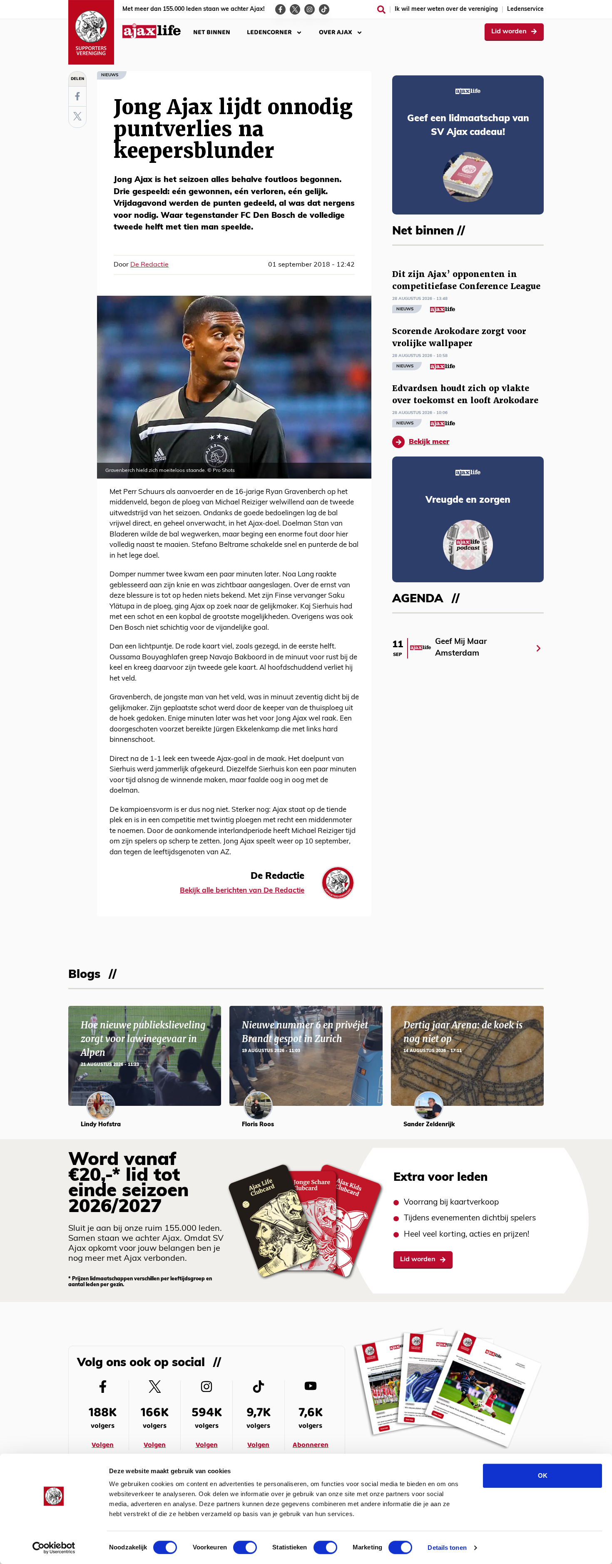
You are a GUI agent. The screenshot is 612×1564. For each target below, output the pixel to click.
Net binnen (211, 32)
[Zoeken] (381, 9)
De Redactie (149, 265)
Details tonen (447, 1547)
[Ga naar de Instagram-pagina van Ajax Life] (309, 9)
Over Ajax (335, 32)
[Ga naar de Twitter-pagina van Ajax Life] (295, 9)
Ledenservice (525, 9)
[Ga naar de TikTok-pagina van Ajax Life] (324, 9)
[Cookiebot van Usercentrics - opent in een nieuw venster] (53, 1548)
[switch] (245, 1547)
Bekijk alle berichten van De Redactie (242, 890)
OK (542, 1475)
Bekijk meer (429, 442)
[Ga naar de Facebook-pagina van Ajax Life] (280, 9)
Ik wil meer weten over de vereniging (446, 9)
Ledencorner (269, 32)
